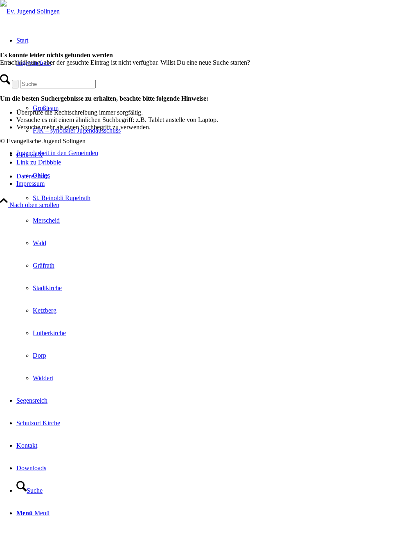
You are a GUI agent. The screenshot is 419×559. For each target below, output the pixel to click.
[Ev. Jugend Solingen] (30, 11)
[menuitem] (217, 265)
